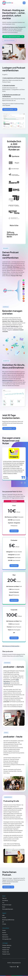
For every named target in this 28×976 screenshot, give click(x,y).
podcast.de (6, 683)
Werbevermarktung (7, 380)
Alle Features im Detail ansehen (10, 646)
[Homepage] (7, 3)
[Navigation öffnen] (24, 2)
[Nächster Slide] (25, 483)
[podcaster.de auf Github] (17, 967)
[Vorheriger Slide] (22, 483)
